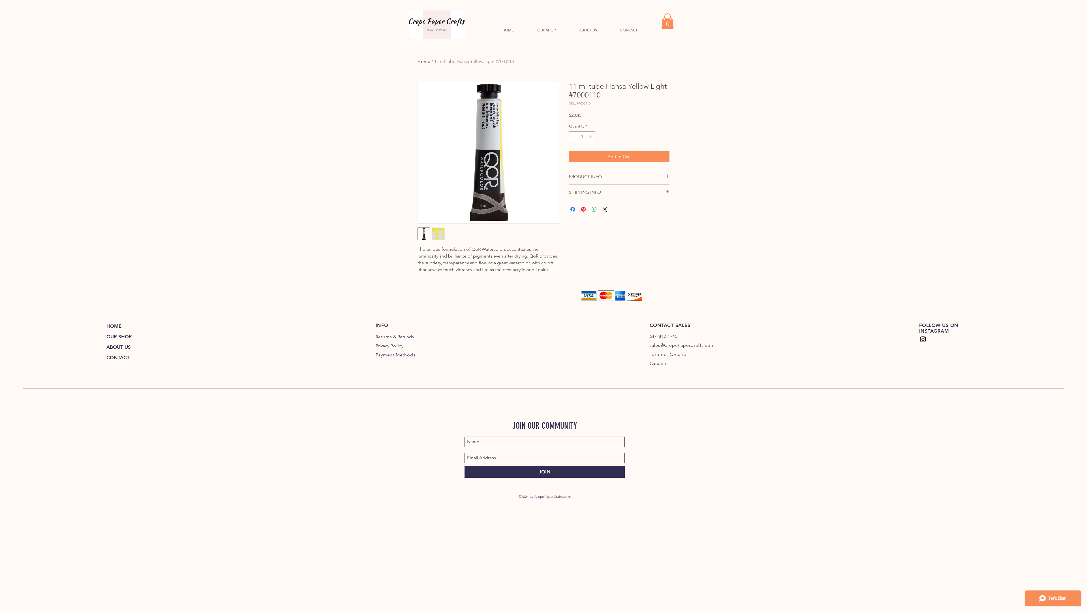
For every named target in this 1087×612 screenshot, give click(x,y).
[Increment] (590, 137)
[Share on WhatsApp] (594, 209)
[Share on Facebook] (572, 209)
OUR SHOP (119, 336)
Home (424, 61)
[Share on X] (605, 209)
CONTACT (118, 357)
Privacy (390, 345)
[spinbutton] (582, 137)
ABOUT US (118, 347)
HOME (113, 326)
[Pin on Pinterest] (583, 209)
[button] (667, 21)
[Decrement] (573, 137)
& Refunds (395, 336)
